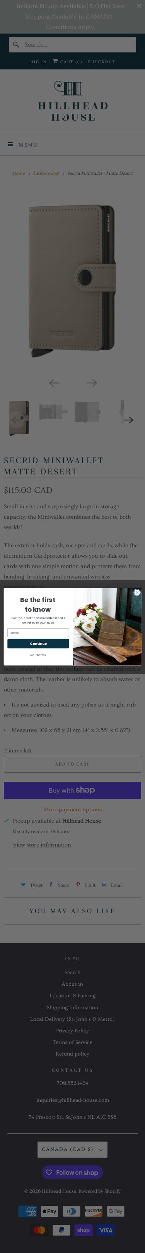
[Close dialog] (137, 592)
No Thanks (38, 655)
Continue (38, 643)
